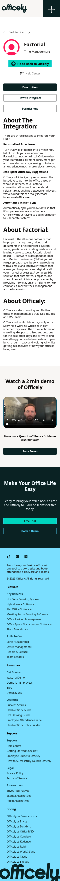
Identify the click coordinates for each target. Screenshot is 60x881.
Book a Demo (30, 531)
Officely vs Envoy (17, 821)
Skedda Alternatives (19, 795)
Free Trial (30, 521)
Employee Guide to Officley (23, 756)
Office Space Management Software (29, 624)
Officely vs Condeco (19, 836)
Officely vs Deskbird (19, 826)
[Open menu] (51, 8)
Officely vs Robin (17, 846)
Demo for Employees (20, 682)
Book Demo (30, 451)
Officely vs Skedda (18, 861)
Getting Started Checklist (22, 751)
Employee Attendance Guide (24, 720)
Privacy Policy (15, 773)
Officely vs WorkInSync (21, 851)
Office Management (19, 646)
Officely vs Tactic (17, 856)
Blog (9, 687)
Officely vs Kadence (19, 841)
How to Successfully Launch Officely (29, 761)
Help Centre (14, 745)
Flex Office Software (19, 609)
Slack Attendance (17, 629)
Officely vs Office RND (20, 831)
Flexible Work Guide (19, 710)
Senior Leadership (18, 641)
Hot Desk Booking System (23, 599)
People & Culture (17, 651)
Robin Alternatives (18, 800)
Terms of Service (17, 778)
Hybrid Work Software (20, 604)
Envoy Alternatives (18, 790)
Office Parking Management (24, 619)
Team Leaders (15, 656)
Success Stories (16, 705)
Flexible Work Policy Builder (23, 725)
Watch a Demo (16, 677)
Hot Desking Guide (18, 715)
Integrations (14, 692)
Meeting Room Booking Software (27, 614)
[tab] (30, 87)
